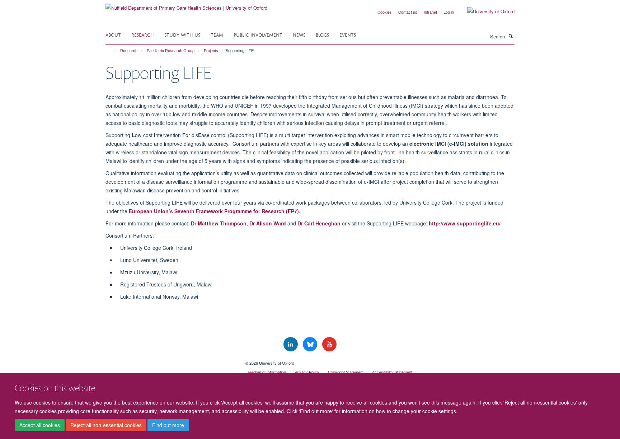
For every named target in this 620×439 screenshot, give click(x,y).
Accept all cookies (39, 425)
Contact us (407, 12)
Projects (211, 50)
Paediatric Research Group (170, 50)
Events (347, 34)
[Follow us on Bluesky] (311, 344)
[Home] (112, 51)
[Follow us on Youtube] (329, 344)
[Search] (511, 36)
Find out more (168, 425)
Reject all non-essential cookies (106, 425)
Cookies (384, 12)
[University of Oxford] (485, 11)
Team (217, 34)
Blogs (322, 34)
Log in (448, 12)
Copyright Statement (345, 372)
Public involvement (258, 34)
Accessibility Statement (392, 372)
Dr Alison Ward (267, 223)
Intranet (430, 12)
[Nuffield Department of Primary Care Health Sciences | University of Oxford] (186, 5)
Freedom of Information (265, 372)
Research (142, 34)
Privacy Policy (307, 372)
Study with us (182, 34)
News (299, 34)
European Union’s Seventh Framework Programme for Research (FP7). (214, 211)
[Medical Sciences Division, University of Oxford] (170, 360)
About (113, 34)
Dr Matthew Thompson (218, 223)
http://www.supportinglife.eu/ (465, 223)
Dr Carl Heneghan (318, 223)
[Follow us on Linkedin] (291, 344)
